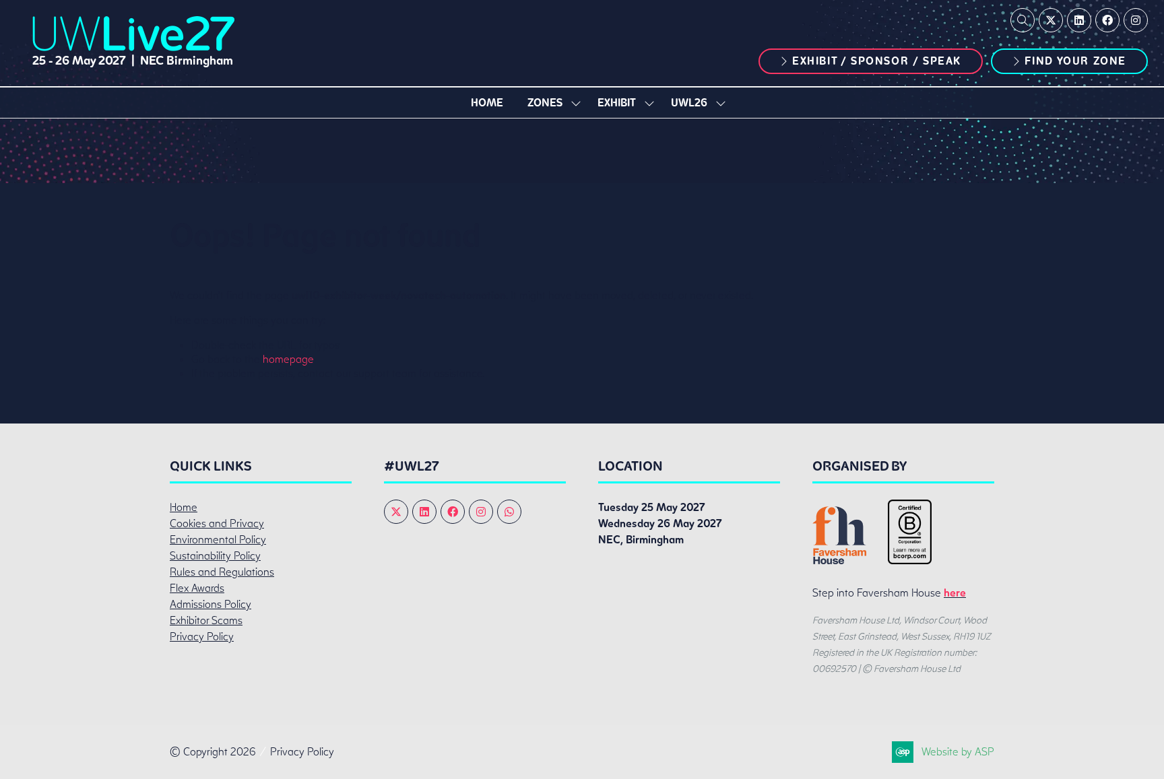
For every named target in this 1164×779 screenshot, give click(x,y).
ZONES (544, 103)
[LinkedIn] (1079, 20)
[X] (1051, 20)
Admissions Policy (210, 604)
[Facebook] (1107, 20)
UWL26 (689, 103)
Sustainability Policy (215, 556)
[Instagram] (1136, 20)
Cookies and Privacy (217, 523)
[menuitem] (487, 103)
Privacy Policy (202, 637)
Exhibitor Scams (206, 620)
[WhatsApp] (509, 512)
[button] (1022, 20)
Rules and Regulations (222, 572)
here (955, 593)
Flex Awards (197, 588)
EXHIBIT (616, 103)
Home (487, 103)
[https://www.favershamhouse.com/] (839, 560)
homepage (288, 359)
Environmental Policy (218, 540)
